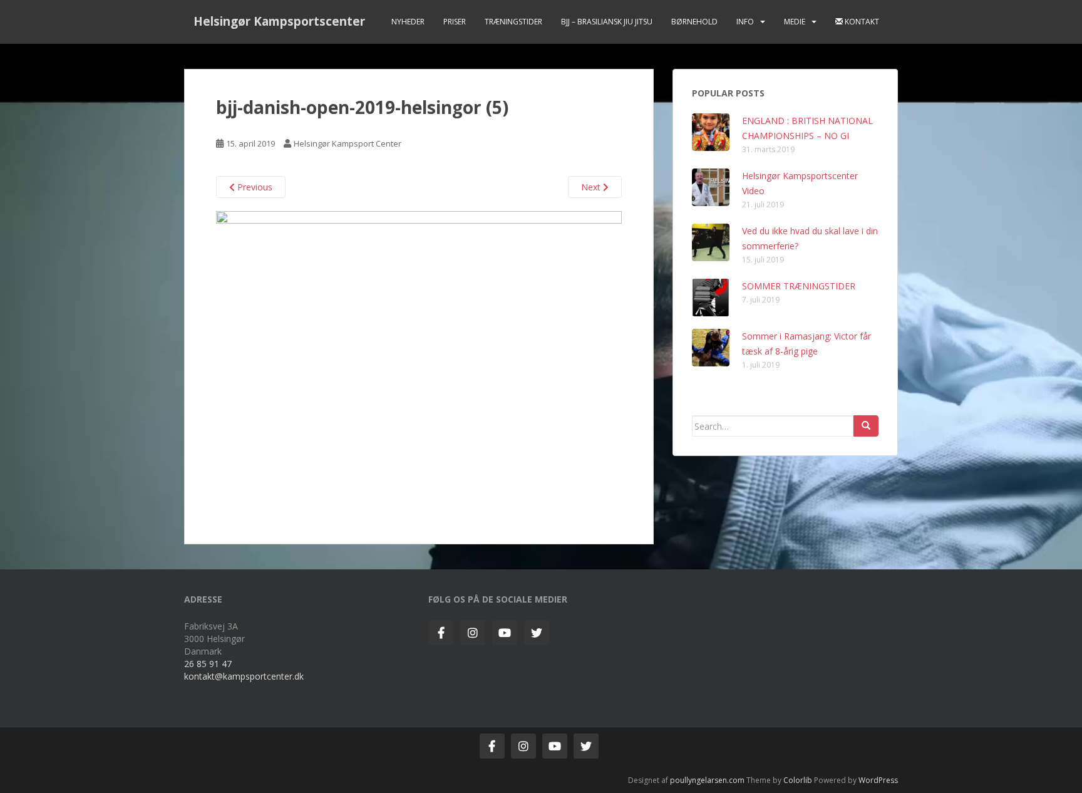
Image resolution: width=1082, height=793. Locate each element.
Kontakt (861, 21)
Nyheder (408, 21)
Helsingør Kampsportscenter (279, 21)
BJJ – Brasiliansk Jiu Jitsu (606, 21)
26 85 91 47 (208, 664)
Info (745, 21)
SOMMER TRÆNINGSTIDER (798, 286)
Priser (454, 21)
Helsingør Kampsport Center (347, 143)
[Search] (865, 426)
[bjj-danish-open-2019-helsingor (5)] (419, 362)
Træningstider (513, 21)
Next (592, 187)
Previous (253, 187)
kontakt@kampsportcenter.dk (244, 676)
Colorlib (797, 780)
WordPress (878, 780)
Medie (794, 21)
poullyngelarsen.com (707, 780)
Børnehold (694, 21)
